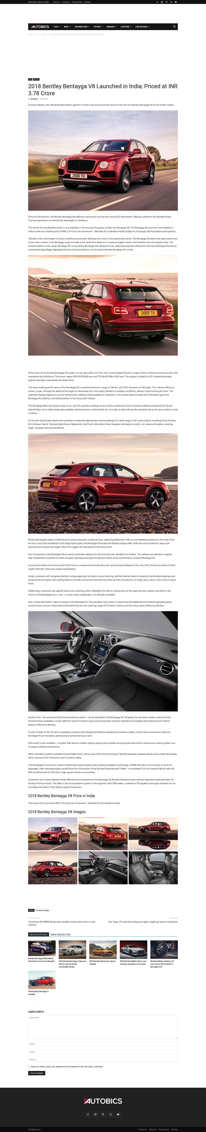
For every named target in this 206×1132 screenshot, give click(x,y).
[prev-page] (30, 1000)
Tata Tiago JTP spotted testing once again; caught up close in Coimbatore (143, 922)
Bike (66, 26)
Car (56, 26)
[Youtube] (176, 2)
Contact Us (66, 2)
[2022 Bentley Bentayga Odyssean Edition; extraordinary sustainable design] (72, 949)
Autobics (34, 99)
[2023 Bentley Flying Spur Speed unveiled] (103, 949)
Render (110, 26)
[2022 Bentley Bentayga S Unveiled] (42, 980)
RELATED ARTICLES (38, 935)
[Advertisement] (103, 13)
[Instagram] (162, 2)
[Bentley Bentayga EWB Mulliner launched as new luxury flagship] (42, 948)
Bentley (44, 34)
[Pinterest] (166, 2)
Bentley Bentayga (42, 910)
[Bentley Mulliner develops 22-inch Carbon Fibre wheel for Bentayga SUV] (164, 949)
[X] (171, 2)
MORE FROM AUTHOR (60, 935)
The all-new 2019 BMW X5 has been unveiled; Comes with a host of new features (61, 923)
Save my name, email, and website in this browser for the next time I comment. (67, 1066)
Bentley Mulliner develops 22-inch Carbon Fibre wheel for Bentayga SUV (162, 964)
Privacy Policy (77, 2)
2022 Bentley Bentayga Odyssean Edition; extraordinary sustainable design (72, 964)
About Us (56, 2)
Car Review (141, 26)
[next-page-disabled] (34, 1000)
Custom (125, 26)
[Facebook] (157, 2)
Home (30, 34)
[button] (174, 27)
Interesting (81, 26)
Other (97, 26)
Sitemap (87, 2)
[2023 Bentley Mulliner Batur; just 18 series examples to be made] (133, 949)
